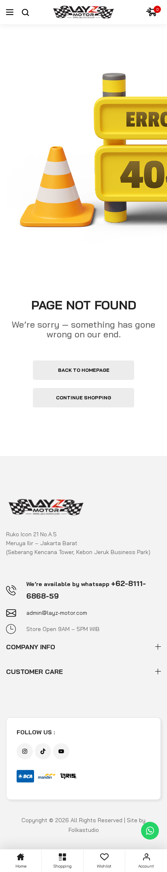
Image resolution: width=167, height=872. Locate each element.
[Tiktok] (43, 751)
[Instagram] (25, 751)
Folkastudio (84, 830)
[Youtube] (61, 751)
